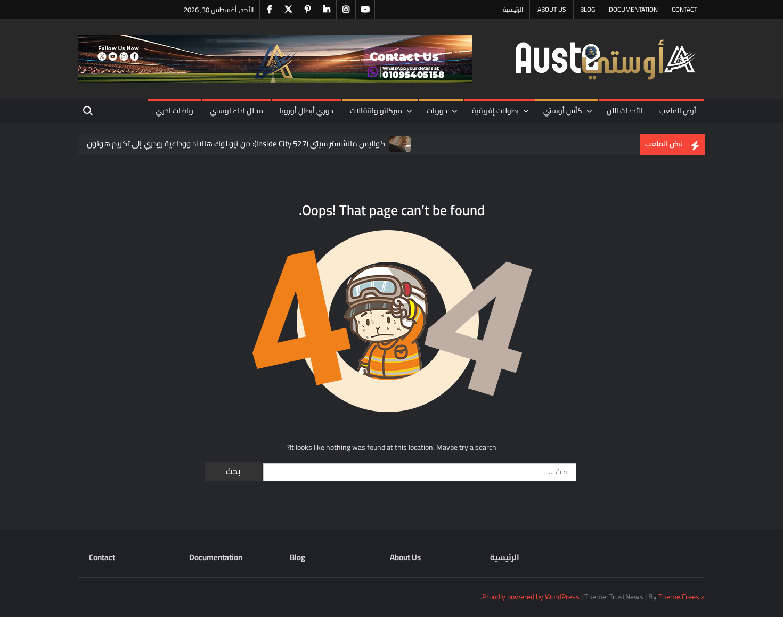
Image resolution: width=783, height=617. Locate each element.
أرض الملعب (677, 111)
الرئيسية (513, 9)
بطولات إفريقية (495, 111)
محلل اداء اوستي (236, 111)
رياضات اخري (174, 111)
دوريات (437, 111)
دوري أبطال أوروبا (306, 111)
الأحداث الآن (625, 111)
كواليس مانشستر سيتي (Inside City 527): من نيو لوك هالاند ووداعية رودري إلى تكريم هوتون (236, 143)
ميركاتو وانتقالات (376, 111)
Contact (684, 9)
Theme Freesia (681, 597)
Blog (587, 9)
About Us (551, 9)
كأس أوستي (562, 111)
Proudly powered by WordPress (531, 597)
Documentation (633, 9)
